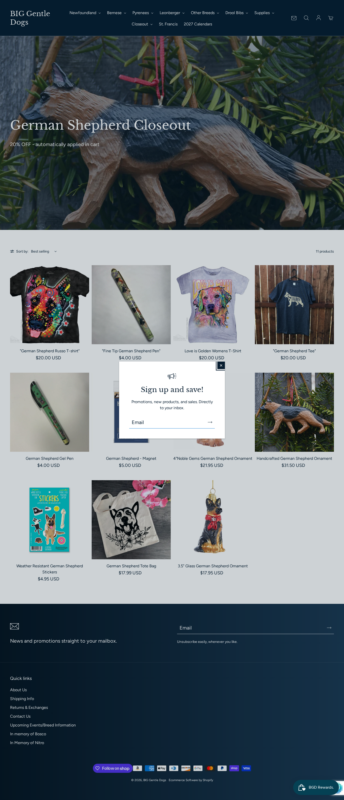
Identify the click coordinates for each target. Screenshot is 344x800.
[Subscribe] (210, 422)
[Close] (221, 365)
